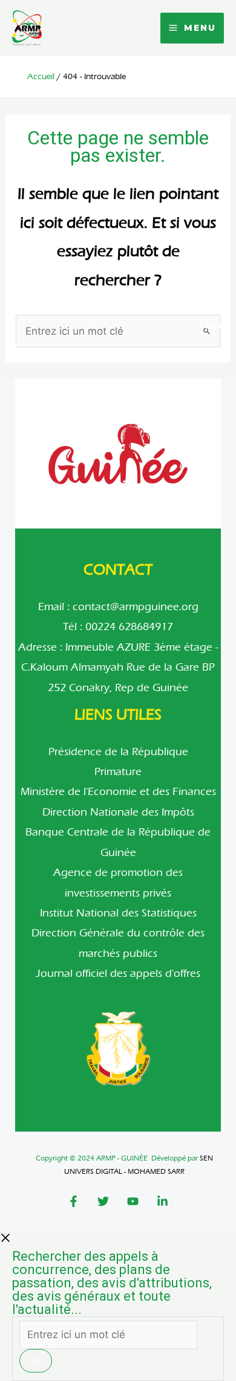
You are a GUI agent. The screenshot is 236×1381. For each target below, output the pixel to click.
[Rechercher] (36, 1361)
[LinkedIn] (162, 1201)
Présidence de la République (118, 751)
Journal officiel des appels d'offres (118, 973)
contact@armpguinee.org (135, 606)
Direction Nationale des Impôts (118, 812)
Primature (118, 771)
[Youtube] (133, 1201)
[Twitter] (103, 1201)
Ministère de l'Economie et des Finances (118, 791)
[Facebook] (73, 1201)
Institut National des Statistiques (118, 913)
